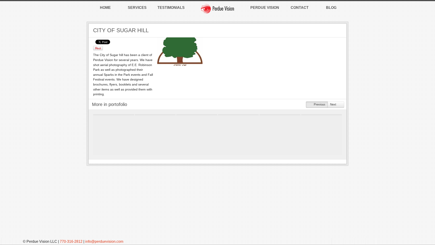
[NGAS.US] (279, 114)
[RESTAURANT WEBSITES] (113, 114)
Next (333, 104)
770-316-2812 (71, 241)
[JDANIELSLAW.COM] (238, 114)
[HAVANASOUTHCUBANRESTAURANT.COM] (196, 114)
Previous (319, 104)
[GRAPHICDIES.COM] (155, 114)
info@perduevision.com (104, 241)
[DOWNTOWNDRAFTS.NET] (321, 114)
